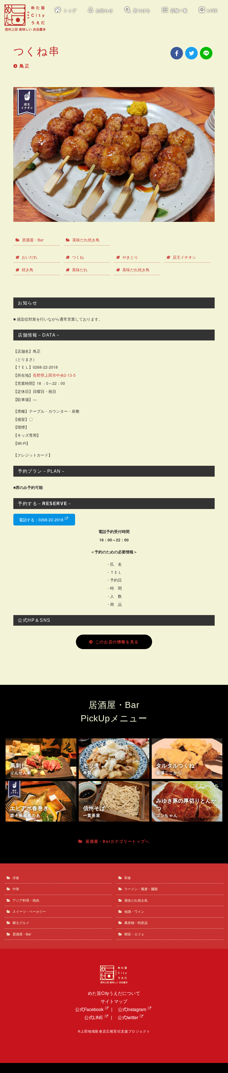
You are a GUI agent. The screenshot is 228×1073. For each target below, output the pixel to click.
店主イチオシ (184, 257)
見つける (141, 11)
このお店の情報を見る (117, 641)
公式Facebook (89, 1009)
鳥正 (24, 66)
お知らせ (104, 11)
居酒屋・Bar (33, 240)
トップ (69, 11)
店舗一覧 (179, 11)
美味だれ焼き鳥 (86, 240)
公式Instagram (132, 1009)
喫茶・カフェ (134, 934)
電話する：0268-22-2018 (41, 519)
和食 (127, 877)
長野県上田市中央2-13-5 (54, 375)
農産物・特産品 (136, 922)
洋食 (16, 877)
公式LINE (93, 1017)
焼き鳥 (27, 269)
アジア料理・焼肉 (26, 900)
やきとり (130, 257)
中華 (16, 888)
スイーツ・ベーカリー (29, 911)
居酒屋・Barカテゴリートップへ (117, 841)
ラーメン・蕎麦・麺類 (141, 888)
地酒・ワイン (134, 911)
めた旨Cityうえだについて (114, 993)
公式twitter (128, 1017)
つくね (78, 257)
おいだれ (29, 257)
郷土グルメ (21, 922)
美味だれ (80, 269)
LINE (212, 11)
